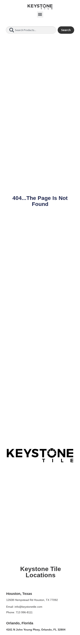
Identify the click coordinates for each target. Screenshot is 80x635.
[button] (40, 14)
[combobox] (31, 30)
